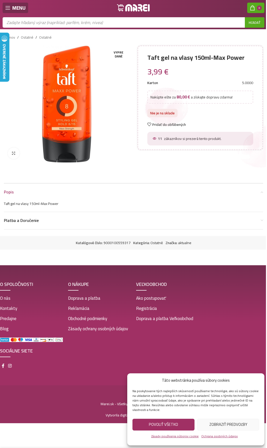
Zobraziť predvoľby (228, 424)
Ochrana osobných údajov (219, 436)
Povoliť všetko (163, 424)
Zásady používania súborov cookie (175, 436)
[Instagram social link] (9, 366)
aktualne (184, 242)
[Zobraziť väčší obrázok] (14, 153)
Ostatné (27, 37)
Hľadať (254, 22)
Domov (9, 37)
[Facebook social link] (3, 366)
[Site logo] (133, 7)
